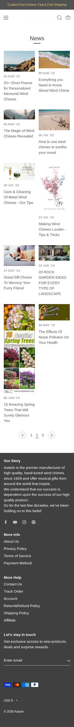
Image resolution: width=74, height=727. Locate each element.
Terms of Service (17, 556)
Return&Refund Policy (22, 606)
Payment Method (18, 563)
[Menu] (6, 17)
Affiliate (10, 620)
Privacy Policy (15, 549)
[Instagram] (24, 522)
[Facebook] (6, 522)
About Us (11, 541)
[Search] (59, 18)
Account (10, 599)
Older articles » (51, 435)
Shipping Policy (16, 613)
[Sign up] (68, 660)
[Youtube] (15, 522)
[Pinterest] (33, 522)
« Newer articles (22, 435)
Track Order (13, 591)
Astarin (19, 711)
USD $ (8, 700)
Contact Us (13, 584)
